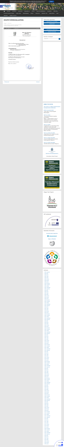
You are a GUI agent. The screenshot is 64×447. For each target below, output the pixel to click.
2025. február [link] (47, 297)
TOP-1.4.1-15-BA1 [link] (47, 124)
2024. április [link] (46, 309)
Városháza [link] (6, 15)
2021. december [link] (47, 344)
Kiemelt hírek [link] (18, 13)
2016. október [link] (47, 431)
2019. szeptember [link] (47, 382)
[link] (1, 6)
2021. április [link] (46, 355)
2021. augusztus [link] (47, 350)
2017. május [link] (46, 421)
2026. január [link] (47, 281)
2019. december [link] (47, 378)
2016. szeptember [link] (47, 432)
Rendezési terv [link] (44, 13)
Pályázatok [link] (20, 11)
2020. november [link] (47, 362)
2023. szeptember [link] (47, 318)
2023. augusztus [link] (47, 319)
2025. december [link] (47, 283)
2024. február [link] (47, 311)
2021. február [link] (47, 358)
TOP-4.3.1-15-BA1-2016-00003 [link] (49, 142)
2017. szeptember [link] (47, 415)
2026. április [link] (46, 277)
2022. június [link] (46, 336)
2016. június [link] (46, 436)
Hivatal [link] (33, 11)
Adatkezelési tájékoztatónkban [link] (37, 1)
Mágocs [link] (7, 5)
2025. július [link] (46, 290)
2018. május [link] (46, 404)
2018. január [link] (47, 410)
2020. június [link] (46, 369)
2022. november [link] (47, 329)
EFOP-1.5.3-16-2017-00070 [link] (49, 110)
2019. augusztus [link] (47, 383)
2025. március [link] (47, 295)
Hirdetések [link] (56, 11)
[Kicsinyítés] (11, 28)
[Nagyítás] (13, 28)
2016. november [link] (47, 429)
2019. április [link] (46, 389)
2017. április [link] (46, 422)
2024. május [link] (46, 308)
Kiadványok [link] (49, 11)
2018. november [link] (47, 396)
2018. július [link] (46, 401)
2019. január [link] (47, 393)
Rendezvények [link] (51, 13)
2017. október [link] (47, 414)
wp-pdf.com (37, 28)
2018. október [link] (47, 397)
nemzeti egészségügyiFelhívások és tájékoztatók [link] (11, 25)
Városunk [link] (8, 11)
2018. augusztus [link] (47, 400)
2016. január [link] (47, 443)
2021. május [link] (46, 354)
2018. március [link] (47, 407)
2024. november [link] (47, 301)
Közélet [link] (32, 13)
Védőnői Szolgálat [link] (13, 15)
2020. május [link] (46, 371)
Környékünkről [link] (26, 13)
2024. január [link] (47, 312)
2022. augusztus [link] (47, 333)
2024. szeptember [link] (47, 304)
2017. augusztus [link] (47, 417)
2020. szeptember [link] (47, 365)
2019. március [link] (47, 390)
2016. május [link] (46, 438)
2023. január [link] (47, 326)
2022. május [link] (46, 337)
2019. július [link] (46, 385)
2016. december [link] (47, 428)
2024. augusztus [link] (47, 305)
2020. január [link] (47, 376)
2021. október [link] (47, 347)
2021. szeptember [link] (47, 348)
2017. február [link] (47, 425)
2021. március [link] (47, 357)
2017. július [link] (46, 418)
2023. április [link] (46, 323)
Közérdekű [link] (14, 11)
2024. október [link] (47, 302)
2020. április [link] (46, 372)
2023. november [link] (47, 315)
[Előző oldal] (5, 28)
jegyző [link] (5, 23)
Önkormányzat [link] (27, 11)
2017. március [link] (47, 424)
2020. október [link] (47, 364)
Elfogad (51, 1)
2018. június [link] (46, 403)
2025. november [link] (47, 284)
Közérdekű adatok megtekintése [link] (52, 233)
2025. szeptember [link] (47, 287)
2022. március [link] (47, 340)
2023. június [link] (46, 322)
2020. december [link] (47, 361)
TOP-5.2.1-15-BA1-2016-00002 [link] (49, 137)
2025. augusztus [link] (47, 288)
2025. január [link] (47, 298)
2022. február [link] (47, 341)
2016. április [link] (46, 439)
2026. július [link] (46, 273)
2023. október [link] (47, 316)
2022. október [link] (47, 330)
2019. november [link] (47, 379)
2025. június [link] (46, 291)
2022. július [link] (46, 334)
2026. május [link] (46, 276)
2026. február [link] (47, 280)
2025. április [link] (46, 294)
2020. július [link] (46, 368)
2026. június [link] (46, 274)
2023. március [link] (47, 325)
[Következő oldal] (6, 28)
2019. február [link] (47, 392)
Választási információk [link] (40, 11)
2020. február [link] (47, 375)
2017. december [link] (47, 411)
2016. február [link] (47, 442)
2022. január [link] (47, 343)
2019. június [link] (46, 386)
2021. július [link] (46, 351)
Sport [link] (57, 13)
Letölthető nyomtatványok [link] (9, 13)
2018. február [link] (47, 408)
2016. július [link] (46, 435)
